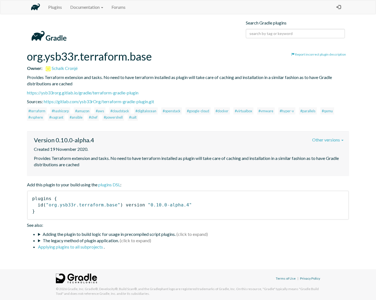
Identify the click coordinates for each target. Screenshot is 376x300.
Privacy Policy (310, 278)
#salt (133, 117)
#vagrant (56, 117)
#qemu (327, 111)
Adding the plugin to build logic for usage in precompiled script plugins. (109, 234)
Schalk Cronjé (64, 68)
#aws (100, 111)
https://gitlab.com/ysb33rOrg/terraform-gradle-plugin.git (99, 101)
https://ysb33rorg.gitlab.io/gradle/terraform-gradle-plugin (82, 92)
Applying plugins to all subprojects (71, 246)
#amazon (82, 111)
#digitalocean (145, 111)
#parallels (307, 111)
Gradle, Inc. (75, 289)
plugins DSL (109, 184)
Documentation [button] (85, 7)
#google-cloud (198, 111)
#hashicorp (60, 111)
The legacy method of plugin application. (81, 240)
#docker (222, 111)
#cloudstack (119, 111)
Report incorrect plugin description (320, 54)
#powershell (113, 117)
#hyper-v (287, 111)
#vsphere (35, 117)
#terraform (36, 111)
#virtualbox (243, 111)
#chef (93, 117)
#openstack (172, 111)
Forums (118, 7)
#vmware (265, 111)
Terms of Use (286, 278)
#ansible (76, 117)
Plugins (55, 7)
